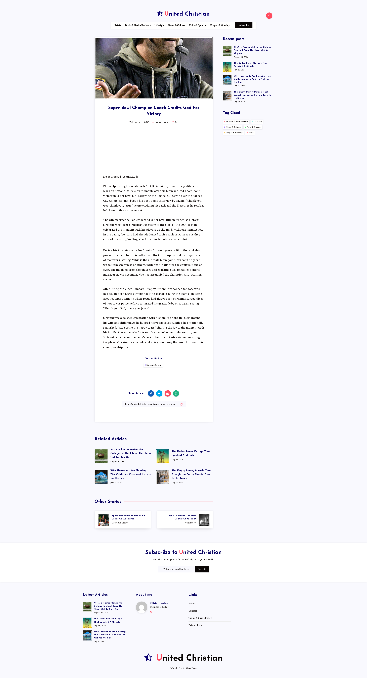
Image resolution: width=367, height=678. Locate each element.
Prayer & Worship (220, 25)
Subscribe (244, 25)
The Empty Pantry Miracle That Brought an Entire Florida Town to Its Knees (191, 474)
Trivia (118, 25)
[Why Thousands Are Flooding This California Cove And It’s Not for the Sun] (227, 79)
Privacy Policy (196, 625)
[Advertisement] (154, 151)
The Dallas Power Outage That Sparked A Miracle (251, 64)
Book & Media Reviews (138, 25)
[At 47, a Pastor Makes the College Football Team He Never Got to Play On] (227, 50)
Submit (202, 569)
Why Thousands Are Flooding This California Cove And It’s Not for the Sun (130, 474)
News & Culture (176, 25)
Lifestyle (160, 25)
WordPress (192, 668)
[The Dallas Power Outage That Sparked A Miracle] (227, 66)
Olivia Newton (159, 603)
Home (192, 603)
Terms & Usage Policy (200, 618)
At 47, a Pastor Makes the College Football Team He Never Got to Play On (130, 453)
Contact (193, 611)
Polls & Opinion (198, 25)
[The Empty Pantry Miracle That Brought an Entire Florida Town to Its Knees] (227, 95)
